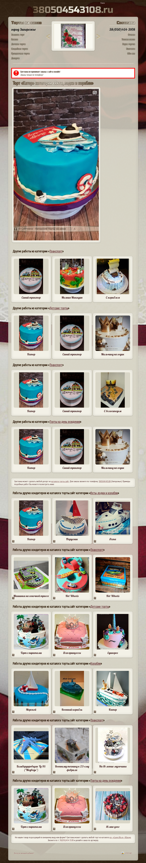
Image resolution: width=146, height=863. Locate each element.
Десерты (15, 58)
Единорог (112, 653)
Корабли (95, 663)
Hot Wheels (71, 596)
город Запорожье (23, 29)
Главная (14, 39)
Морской (31, 709)
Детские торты (18, 44)
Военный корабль (71, 709)
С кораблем (113, 297)
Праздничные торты (20, 53)
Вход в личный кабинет (24, 853)
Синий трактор (31, 297)
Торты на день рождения (64, 421)
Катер (31, 354)
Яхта (112, 539)
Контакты (130, 48)
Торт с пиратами (31, 653)
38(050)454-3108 (67, 840)
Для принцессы (72, 653)
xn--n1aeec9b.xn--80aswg (120, 837)
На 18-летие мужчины (112, 766)
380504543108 (105, 481)
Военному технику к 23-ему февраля (72, 768)
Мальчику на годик (112, 354)
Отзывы (131, 34)
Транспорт (55, 251)
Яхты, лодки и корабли (104, 493)
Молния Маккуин (71, 297)
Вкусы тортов (128, 44)
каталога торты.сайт (60, 481)
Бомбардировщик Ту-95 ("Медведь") (31, 768)
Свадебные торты (19, 48)
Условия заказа (128, 39)
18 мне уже (112, 826)
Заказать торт (18, 34)
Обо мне (131, 53)
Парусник (72, 539)
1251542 (128, 853)
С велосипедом (112, 411)
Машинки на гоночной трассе (31, 596)
